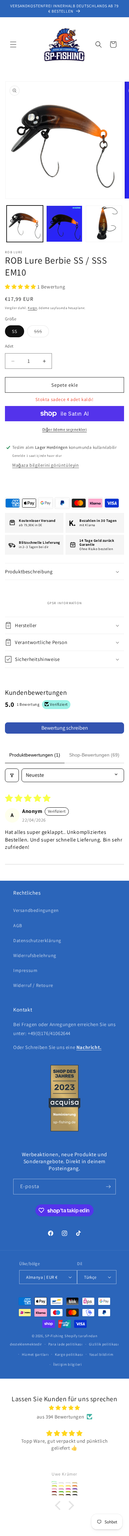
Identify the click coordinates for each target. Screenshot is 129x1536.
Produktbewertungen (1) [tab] (34, 755)
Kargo (32, 308)
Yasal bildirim (101, 1354)
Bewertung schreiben (64, 727)
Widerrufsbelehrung (34, 955)
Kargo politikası (69, 1354)
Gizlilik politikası (104, 1344)
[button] (13, 44)
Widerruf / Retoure (33, 985)
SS (14, 331)
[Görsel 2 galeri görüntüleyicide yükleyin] (64, 223)
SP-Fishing (54, 1336)
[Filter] (12, 775)
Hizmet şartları (35, 1354)
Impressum (25, 970)
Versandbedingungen (36, 910)
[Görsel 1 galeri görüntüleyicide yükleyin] (25, 223)
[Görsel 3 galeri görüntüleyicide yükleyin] (104, 223)
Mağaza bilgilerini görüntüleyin (45, 465)
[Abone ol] (108, 1186)
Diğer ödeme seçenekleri (64, 429)
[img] (64, 1407)
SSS (41, 332)
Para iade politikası (65, 1344)
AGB (17, 926)
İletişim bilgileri (67, 1364)
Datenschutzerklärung (37, 940)
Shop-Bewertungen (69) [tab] (94, 755)
